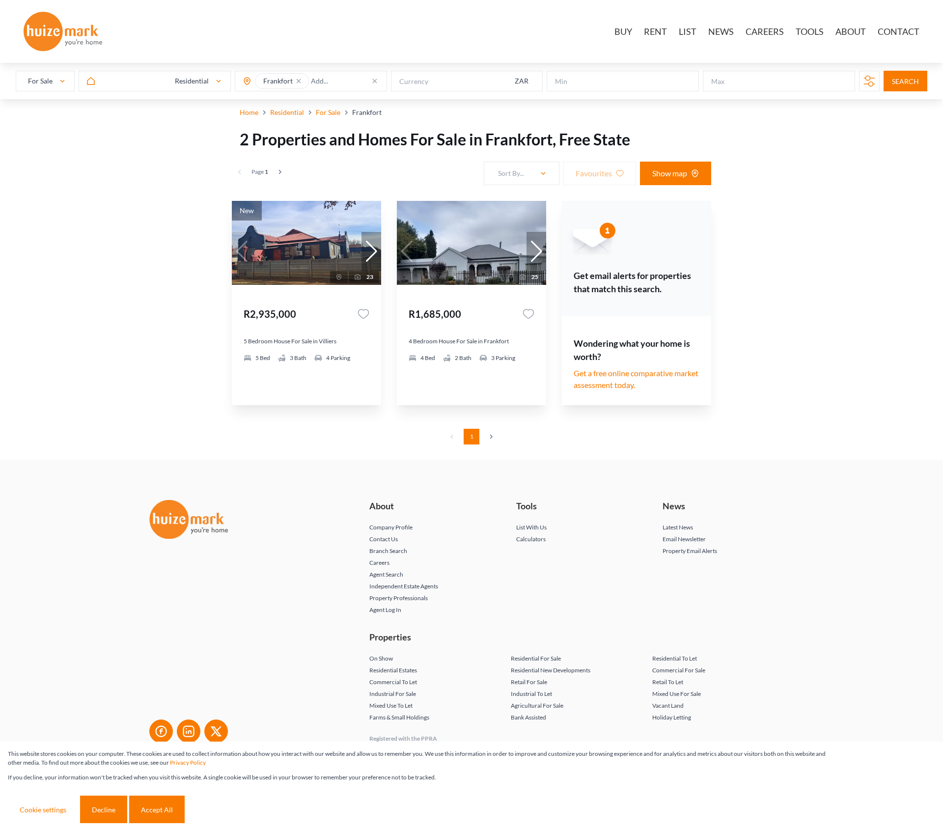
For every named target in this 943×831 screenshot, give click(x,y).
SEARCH (905, 81)
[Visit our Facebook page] (161, 731)
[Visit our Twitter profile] (216, 731)
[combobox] (349, 81)
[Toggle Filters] (869, 81)
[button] (299, 81)
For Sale (328, 112)
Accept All (157, 809)
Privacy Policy (188, 762)
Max (717, 81)
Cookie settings (43, 809)
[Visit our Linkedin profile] (188, 731)
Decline (103, 809)
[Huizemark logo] (63, 31)
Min (561, 81)
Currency (413, 81)
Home (249, 112)
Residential (287, 112)
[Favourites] (363, 314)
